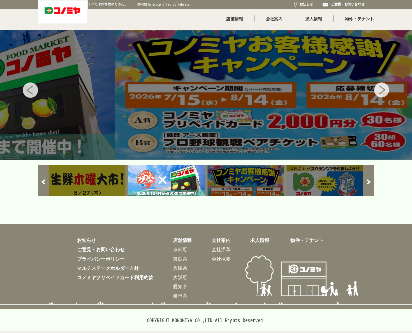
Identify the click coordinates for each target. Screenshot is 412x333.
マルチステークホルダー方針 (108, 268)
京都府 (180, 249)
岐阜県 (180, 295)
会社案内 (274, 19)
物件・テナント (359, 19)
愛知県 (180, 286)
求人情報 (313, 19)
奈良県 (180, 259)
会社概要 (221, 259)
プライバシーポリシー (101, 259)
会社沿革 (221, 249)
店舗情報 (234, 19)
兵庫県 (180, 268)
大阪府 (180, 277)
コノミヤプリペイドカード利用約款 (115, 277)
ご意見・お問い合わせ (347, 4)
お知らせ (305, 4)
